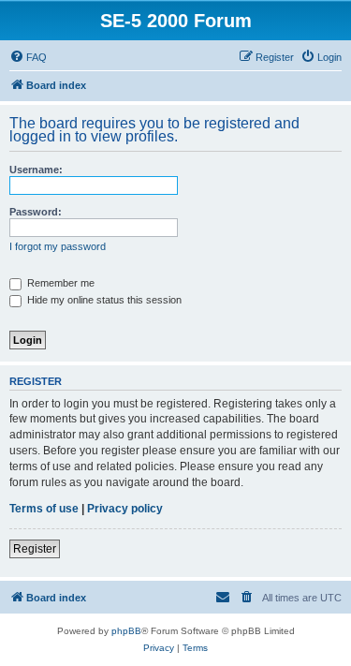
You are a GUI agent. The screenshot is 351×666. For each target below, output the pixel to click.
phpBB (126, 631)
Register (34, 548)
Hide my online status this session (103, 299)
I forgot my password (57, 246)
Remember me (59, 283)
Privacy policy (125, 508)
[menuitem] (28, 57)
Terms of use (44, 508)
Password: (35, 211)
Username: (36, 169)
